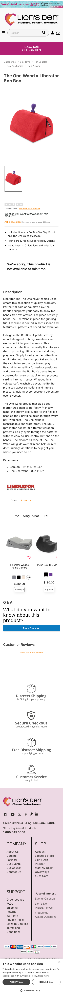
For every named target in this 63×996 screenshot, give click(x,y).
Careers (11, 855)
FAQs (10, 903)
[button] (3, 32)
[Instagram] (6, 814)
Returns (11, 911)
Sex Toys (25, 61)
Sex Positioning (15, 66)
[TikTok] (31, 814)
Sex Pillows (34, 66)
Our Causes (14, 867)
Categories (10, 61)
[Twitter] (19, 814)
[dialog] (31, 977)
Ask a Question (13, 221)
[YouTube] (12, 814)
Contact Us (14, 871)
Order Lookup (15, 899)
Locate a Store (44, 855)
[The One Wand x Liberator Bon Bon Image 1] (31, 124)
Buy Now (19, 589)
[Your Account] (52, 32)
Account (40, 851)
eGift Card (41, 876)
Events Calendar (45, 898)
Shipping (12, 907)
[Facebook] (26, 814)
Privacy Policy (16, 919)
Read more (43, 975)
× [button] (59, 962)
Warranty (12, 915)
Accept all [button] (16, 982)
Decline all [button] (46, 982)
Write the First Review (29, 208)
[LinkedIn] (36, 814)
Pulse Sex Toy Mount (49, 564)
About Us (12, 851)
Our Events (13, 863)
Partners (12, 859)
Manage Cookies (17, 923)
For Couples (40, 61)
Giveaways (42, 871)
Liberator (25, 500)
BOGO (31, 48)
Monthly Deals (44, 867)
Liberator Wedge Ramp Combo (19, 566)
